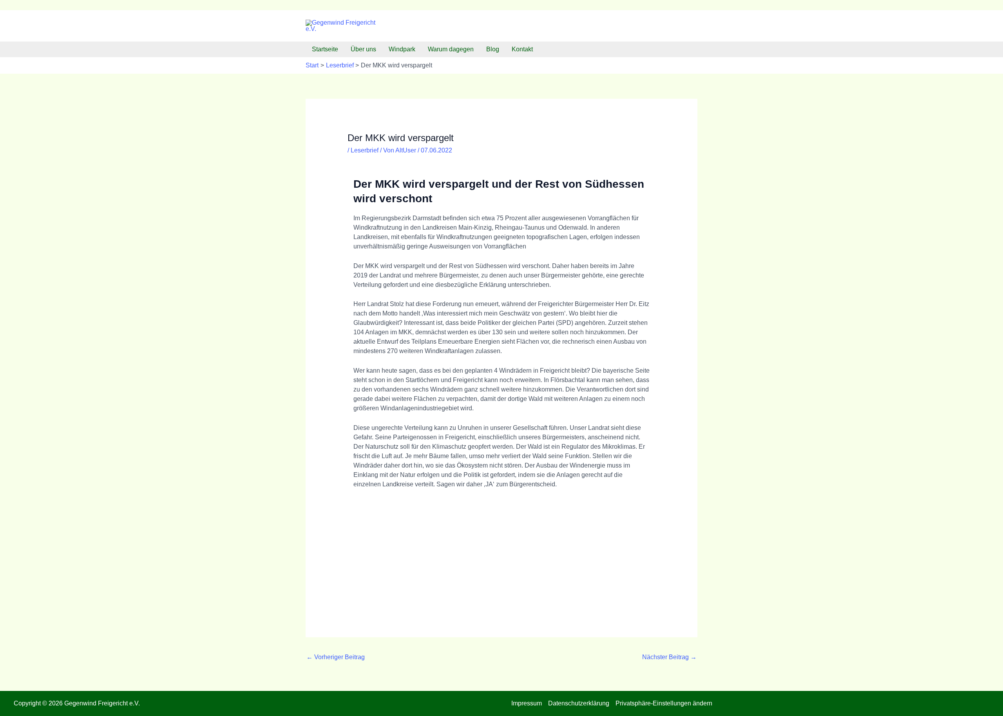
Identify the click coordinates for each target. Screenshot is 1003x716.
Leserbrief (364, 150)
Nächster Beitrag (669, 657)
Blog (492, 49)
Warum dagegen (451, 49)
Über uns (363, 49)
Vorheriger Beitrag (335, 657)
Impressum (526, 703)
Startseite (325, 49)
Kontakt (522, 49)
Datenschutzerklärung (578, 703)
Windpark (402, 49)
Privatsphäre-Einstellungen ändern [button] (664, 703)
